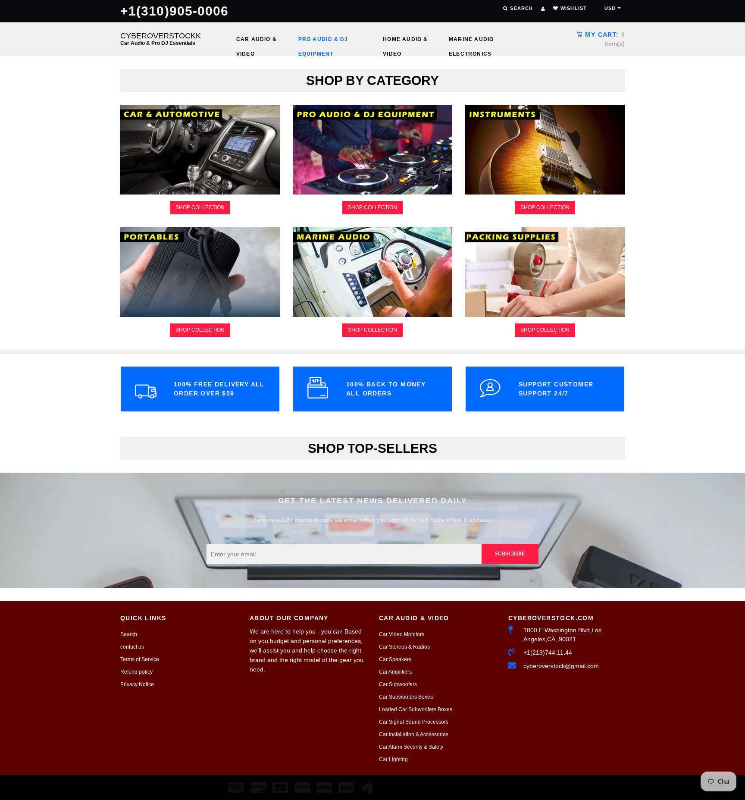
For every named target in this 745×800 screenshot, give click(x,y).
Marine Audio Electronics (471, 41)
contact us (132, 647)
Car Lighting (393, 759)
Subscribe (510, 554)
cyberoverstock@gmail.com (561, 665)
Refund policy (136, 672)
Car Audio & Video (256, 41)
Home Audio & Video (405, 41)
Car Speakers (395, 659)
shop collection (200, 207)
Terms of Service (139, 659)
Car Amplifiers (395, 672)
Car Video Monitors (401, 634)
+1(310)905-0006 (174, 11)
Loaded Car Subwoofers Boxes (415, 709)
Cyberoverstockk (160, 38)
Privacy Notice (137, 684)
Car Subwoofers (398, 684)
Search (128, 634)
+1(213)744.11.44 (547, 652)
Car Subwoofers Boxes (406, 697)
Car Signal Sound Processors (413, 722)
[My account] (543, 8)
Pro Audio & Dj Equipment (323, 41)
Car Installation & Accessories (413, 734)
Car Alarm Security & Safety (411, 747)
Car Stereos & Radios (404, 647)
